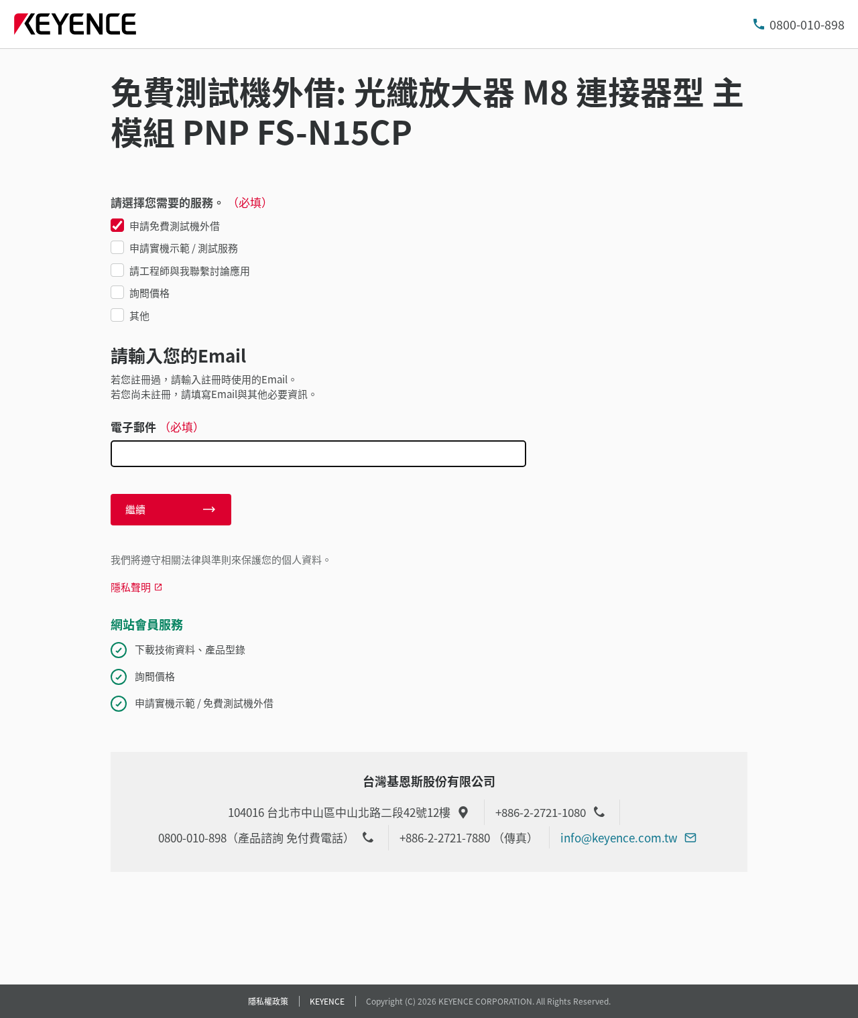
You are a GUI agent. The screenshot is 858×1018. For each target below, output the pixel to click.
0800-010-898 (807, 24)
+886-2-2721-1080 (540, 812)
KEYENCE (327, 1001)
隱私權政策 (268, 1001)
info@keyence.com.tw (619, 837)
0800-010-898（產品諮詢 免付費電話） (256, 837)
